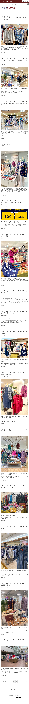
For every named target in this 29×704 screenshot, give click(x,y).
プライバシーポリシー (14, 693)
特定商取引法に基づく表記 (14, 695)
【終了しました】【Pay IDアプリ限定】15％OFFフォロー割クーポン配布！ (13, 202)
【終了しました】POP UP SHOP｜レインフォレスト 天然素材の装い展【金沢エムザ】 (14, 17)
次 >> (25, 681)
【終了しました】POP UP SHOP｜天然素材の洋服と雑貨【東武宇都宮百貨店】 (14, 60)
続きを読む (3, 52)
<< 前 (4, 681)
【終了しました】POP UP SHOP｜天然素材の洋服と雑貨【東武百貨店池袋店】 (14, 103)
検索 (28, 4)
